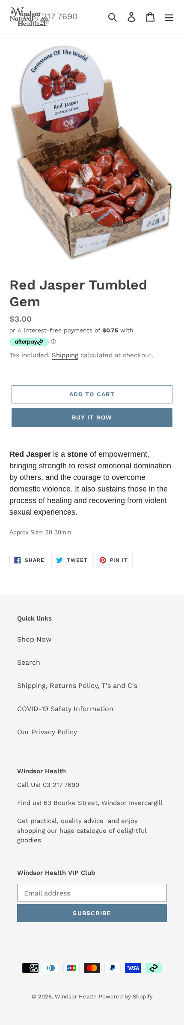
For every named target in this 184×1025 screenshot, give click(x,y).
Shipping (65, 355)
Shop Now (34, 639)
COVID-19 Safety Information (65, 709)
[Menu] (169, 16)
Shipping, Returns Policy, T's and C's (77, 685)
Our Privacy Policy (47, 732)
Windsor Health (76, 996)
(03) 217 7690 (50, 16)
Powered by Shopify (126, 996)
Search (28, 662)
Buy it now (92, 417)
